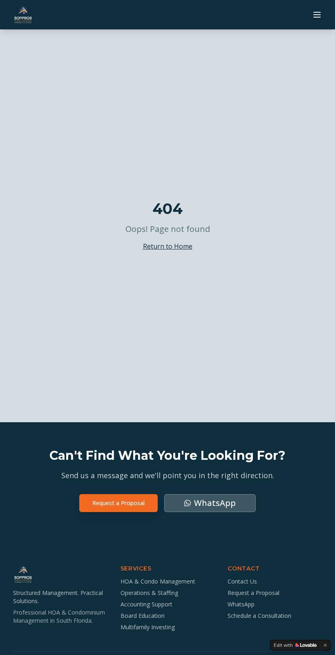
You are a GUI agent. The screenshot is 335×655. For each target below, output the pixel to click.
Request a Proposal (118, 503)
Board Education (143, 615)
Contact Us (242, 581)
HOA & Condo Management (158, 581)
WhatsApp (241, 604)
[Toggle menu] (317, 15)
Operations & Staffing (149, 593)
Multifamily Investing (148, 627)
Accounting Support (146, 604)
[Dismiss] (325, 645)
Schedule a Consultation (259, 615)
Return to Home (167, 246)
